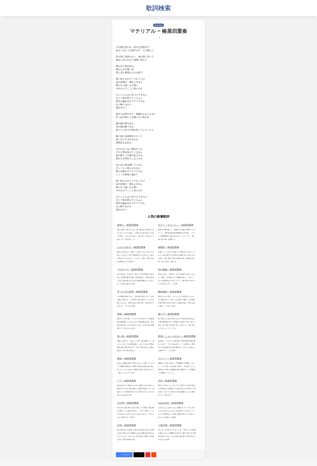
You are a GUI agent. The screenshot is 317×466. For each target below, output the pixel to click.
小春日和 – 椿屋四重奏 (170, 425)
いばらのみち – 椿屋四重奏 (131, 247)
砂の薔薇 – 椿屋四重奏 (170, 269)
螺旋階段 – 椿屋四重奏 (170, 291)
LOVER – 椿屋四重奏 (128, 403)
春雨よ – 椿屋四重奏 (127, 225)
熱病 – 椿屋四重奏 (126, 314)
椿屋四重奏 (159, 25)
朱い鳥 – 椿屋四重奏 (127, 336)
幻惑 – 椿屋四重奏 (126, 425)
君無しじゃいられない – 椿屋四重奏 (177, 336)
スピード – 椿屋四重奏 (170, 358)
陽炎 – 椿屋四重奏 (126, 358)
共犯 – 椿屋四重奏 (167, 380)
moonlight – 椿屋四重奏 (170, 403)
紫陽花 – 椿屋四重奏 (168, 247)
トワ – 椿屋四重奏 (126, 380)
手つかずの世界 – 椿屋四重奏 (132, 291)
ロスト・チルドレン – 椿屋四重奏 (175, 225)
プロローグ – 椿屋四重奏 (130, 269)
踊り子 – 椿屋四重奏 (168, 314)
